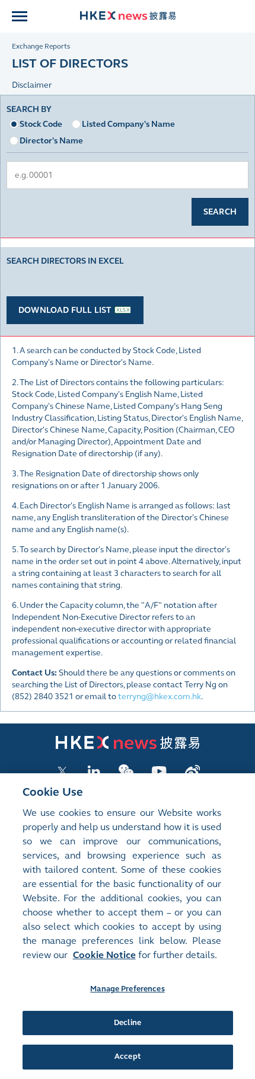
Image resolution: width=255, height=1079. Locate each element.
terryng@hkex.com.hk (159, 696)
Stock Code (41, 124)
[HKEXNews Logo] (128, 17)
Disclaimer (32, 85)
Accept (127, 1056)
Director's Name (51, 141)
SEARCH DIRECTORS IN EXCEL (65, 261)
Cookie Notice (104, 954)
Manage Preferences (127, 989)
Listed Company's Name (128, 124)
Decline (127, 1022)
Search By (29, 109)
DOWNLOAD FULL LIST (64, 310)
